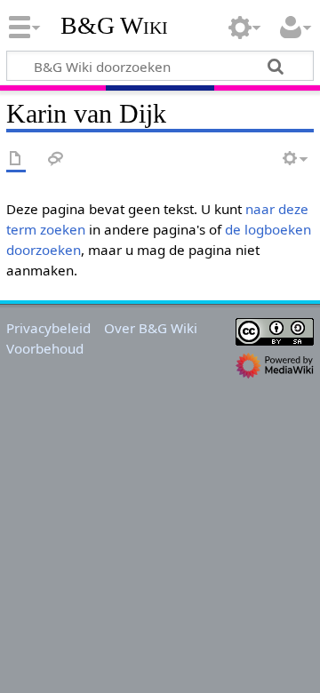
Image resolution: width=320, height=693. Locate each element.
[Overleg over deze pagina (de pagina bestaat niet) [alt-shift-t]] (56, 159)
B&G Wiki (114, 25)
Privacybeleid (48, 328)
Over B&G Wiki (150, 328)
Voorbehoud (45, 348)
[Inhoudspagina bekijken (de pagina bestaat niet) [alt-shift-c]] (16, 159)
